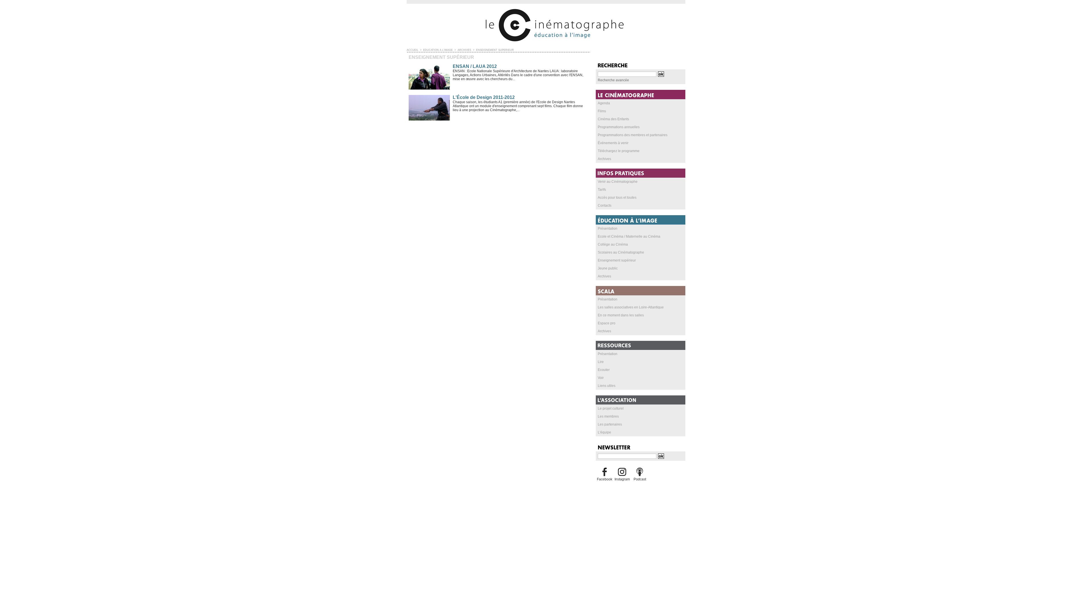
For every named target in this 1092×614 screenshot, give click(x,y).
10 (439, 131)
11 (445, 131)
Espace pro (606, 323)
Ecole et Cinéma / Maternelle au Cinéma (629, 236)
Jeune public (608, 268)
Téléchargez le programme (619, 151)
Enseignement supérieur (495, 50)
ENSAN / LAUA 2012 (475, 66)
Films (602, 111)
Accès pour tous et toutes (617, 198)
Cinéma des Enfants (613, 119)
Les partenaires (610, 424)
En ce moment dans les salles (621, 315)
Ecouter (604, 370)
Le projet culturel (611, 408)
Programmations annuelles (619, 127)
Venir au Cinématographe (618, 182)
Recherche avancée (613, 80)
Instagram (622, 479)
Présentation (607, 229)
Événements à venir (613, 143)
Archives (464, 50)
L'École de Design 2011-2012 (484, 97)
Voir (601, 378)
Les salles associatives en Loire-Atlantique (631, 307)
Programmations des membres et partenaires (632, 135)
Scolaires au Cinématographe (621, 252)
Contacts (604, 206)
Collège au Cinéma (613, 244)
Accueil (412, 50)
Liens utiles (606, 386)
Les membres (608, 416)
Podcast (640, 479)
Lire (601, 362)
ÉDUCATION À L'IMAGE (438, 50)
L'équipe (604, 432)
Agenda (604, 103)
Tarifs (602, 190)
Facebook (604, 479)
